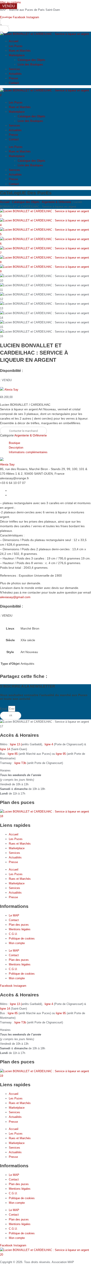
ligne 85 (13, 753)
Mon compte (17, 943)
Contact (14, 83)
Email (4, 708)
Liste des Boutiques (30, 64)
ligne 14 (5, 749)
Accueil (13, 41)
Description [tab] (16, 447)
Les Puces (16, 46)
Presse (13, 78)
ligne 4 (49, 744)
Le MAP (14, 915)
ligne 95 (61, 753)
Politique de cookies (22, 938)
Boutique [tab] (14, 443)
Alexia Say (11, 389)
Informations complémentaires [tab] (28, 452)
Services (14, 69)
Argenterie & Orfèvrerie (56, 202)
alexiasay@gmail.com (15, 597)
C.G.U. (13, 934)
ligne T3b (20, 763)
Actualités (15, 73)
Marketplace (17, 55)
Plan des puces (19, 924)
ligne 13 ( (16, 744)
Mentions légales (19, 929)
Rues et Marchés (20, 50)
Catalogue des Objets (31, 60)
